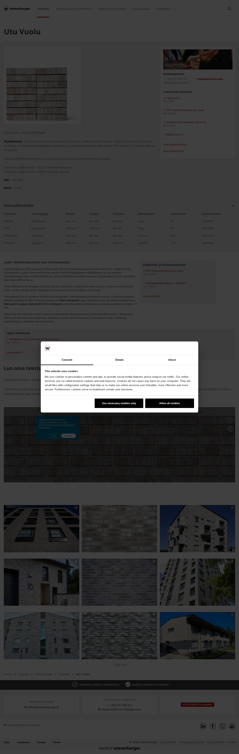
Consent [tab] (67, 359)
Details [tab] (119, 359)
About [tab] (172, 359)
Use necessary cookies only (119, 403)
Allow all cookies (169, 403)
